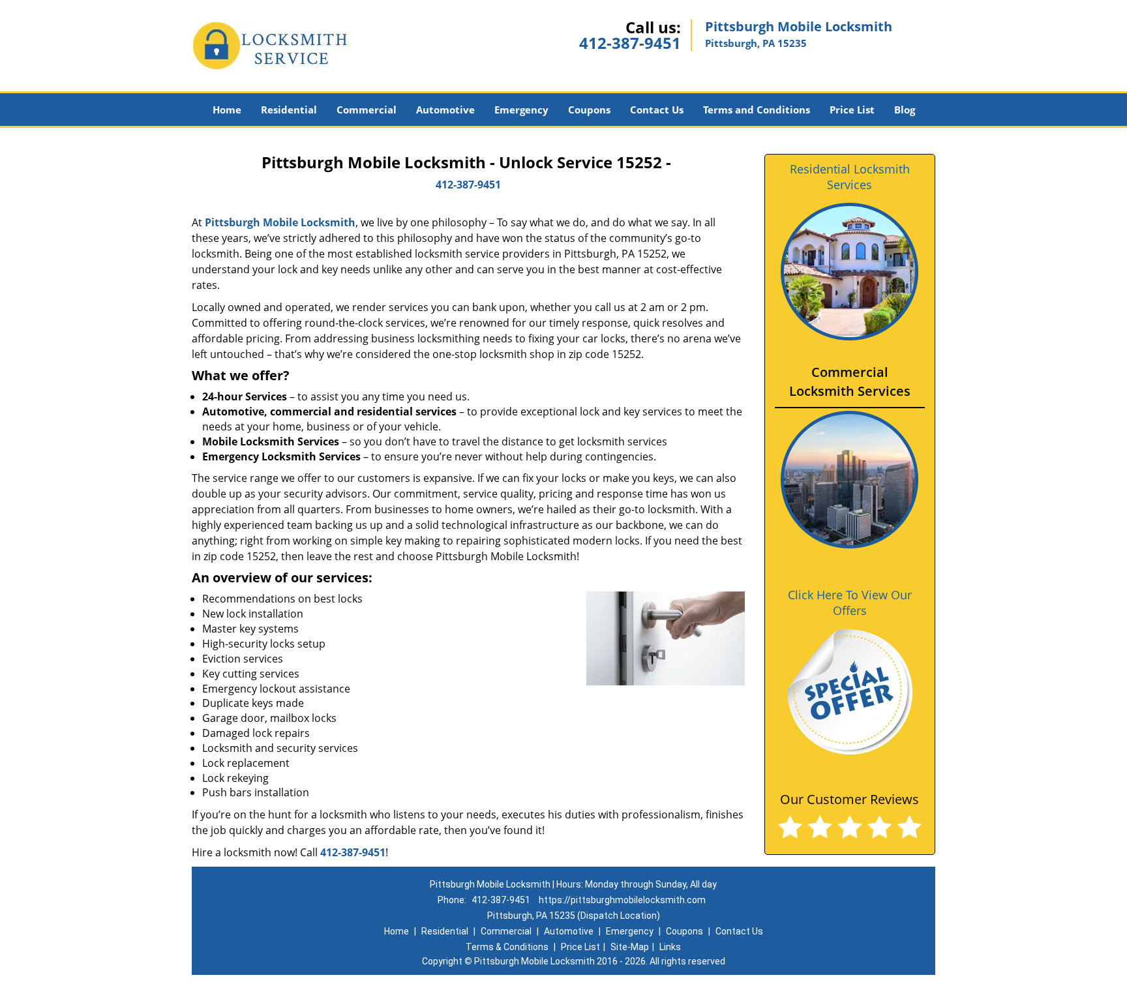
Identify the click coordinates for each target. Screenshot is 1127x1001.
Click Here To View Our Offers (850, 602)
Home (227, 109)
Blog (904, 109)
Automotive (445, 109)
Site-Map (629, 947)
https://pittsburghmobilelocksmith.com (622, 900)
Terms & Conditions (507, 947)
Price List (852, 109)
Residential (289, 109)
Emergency (521, 109)
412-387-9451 (630, 42)
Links (670, 947)
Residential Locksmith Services (850, 176)
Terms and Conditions (756, 109)
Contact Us (657, 109)
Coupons (589, 109)
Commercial (367, 109)
